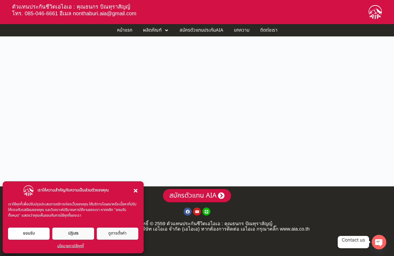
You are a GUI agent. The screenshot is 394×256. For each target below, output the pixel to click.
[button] (135, 190)
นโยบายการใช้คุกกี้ (70, 246)
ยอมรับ (29, 233)
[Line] (206, 212)
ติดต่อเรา (268, 30)
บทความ (242, 30)
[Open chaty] (379, 242)
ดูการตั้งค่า (117, 233)
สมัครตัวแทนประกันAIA (201, 30)
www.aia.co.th (295, 229)
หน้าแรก (124, 30)
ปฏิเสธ (73, 233)
